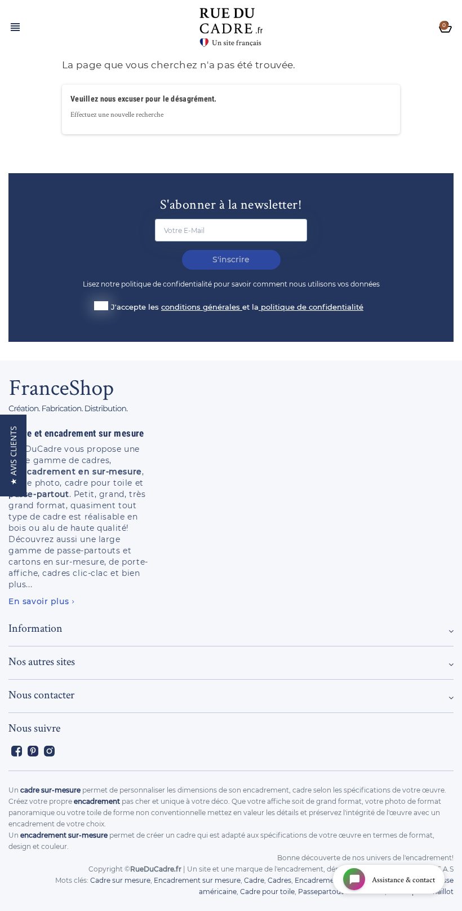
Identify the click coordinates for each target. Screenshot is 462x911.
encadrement (97, 801)
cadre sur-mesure (50, 790)
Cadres (279, 880)
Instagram (49, 751)
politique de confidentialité (312, 306)
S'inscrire (231, 259)
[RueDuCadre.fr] (231, 24)
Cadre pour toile (267, 891)
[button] (13, 455)
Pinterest (33, 751)
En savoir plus (38, 601)
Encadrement (318, 880)
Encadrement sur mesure (197, 880)
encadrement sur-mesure (64, 835)
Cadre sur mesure (120, 880)
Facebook (16, 751)
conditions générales (201, 306)
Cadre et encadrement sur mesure (76, 433)
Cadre (254, 880)
